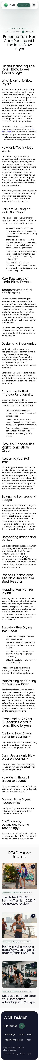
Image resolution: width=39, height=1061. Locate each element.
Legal (29, 1054)
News (21, 1034)
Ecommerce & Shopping (19, 28)
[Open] (34, 5)
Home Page (10, 1034)
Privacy (15, 1054)
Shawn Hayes (29, 31)
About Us (7, 1054)
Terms (22, 1054)
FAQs (29, 1034)
